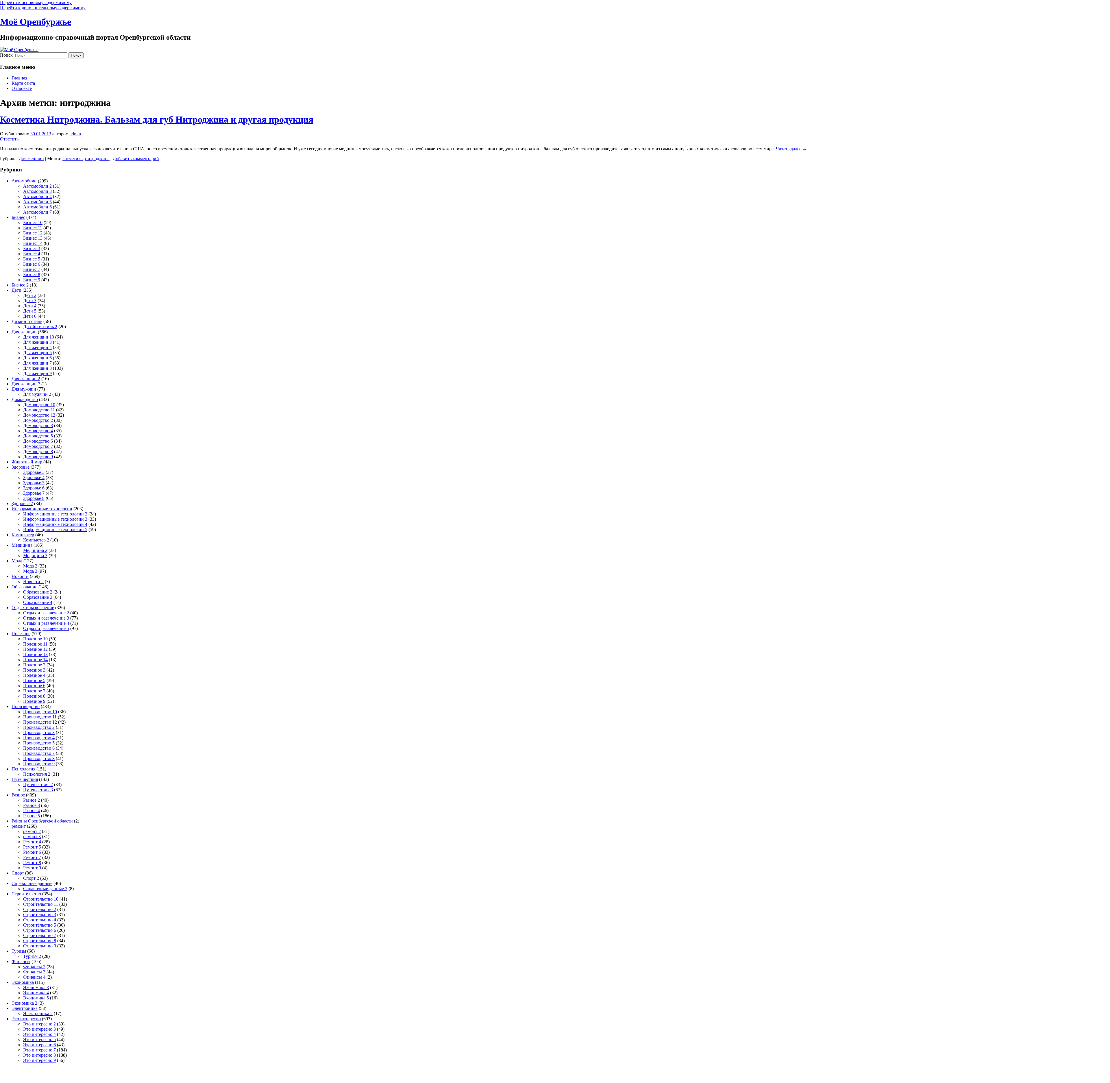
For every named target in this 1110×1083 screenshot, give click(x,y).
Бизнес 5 (31, 258)
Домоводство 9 (38, 456)
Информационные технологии (42, 508)
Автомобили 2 (37, 186)
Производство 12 (40, 722)
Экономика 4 (36, 992)
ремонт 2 (32, 831)
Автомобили (24, 180)
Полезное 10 (35, 638)
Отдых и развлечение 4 (46, 623)
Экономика (23, 982)
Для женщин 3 (37, 342)
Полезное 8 (34, 696)
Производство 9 (39, 763)
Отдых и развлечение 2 (46, 612)
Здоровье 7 (34, 493)
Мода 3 (30, 571)
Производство (26, 706)
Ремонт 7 (32, 857)
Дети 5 (29, 310)
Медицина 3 (35, 555)
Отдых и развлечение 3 (46, 618)
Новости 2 (33, 581)
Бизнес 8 (31, 274)
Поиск (6, 55)
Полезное (21, 633)
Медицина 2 (35, 550)
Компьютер (23, 534)
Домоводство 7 (38, 446)
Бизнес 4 (31, 253)
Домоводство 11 (39, 409)
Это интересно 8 (39, 1055)
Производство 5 (39, 742)
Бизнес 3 (31, 248)
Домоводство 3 (38, 425)
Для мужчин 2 (37, 394)
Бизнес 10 (32, 222)
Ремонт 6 (32, 852)
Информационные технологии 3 (55, 519)
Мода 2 (30, 565)
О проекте (22, 88)
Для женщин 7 (37, 363)
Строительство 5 (39, 925)
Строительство (26, 893)
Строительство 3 (39, 914)
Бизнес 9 (31, 279)
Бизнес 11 (32, 227)
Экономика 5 (36, 997)
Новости (20, 576)
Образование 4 (37, 602)
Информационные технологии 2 (55, 513)
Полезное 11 (35, 644)
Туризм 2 (32, 956)
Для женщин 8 (37, 368)
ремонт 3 (32, 836)
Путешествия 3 (38, 789)
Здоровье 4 (34, 477)
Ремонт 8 (32, 862)
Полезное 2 (34, 664)
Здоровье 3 (34, 472)
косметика (72, 158)
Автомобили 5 (37, 201)
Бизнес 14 (32, 243)
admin (75, 133)
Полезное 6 (34, 685)
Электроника (25, 1008)
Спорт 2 (31, 878)
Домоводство (25, 399)
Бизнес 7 (31, 269)
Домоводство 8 (38, 451)
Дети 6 (29, 316)
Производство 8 (39, 758)
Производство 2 (39, 727)
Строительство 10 (40, 899)
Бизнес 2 (20, 284)
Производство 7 (39, 753)
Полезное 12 (35, 649)
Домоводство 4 (38, 430)
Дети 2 (29, 295)
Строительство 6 (39, 930)
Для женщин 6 (37, 357)
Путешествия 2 (38, 784)
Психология (23, 768)
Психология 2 (36, 774)
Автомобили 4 (37, 196)
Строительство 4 (39, 919)
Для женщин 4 (37, 347)
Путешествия (25, 779)
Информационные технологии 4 (55, 524)
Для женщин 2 (26, 378)
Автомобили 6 (37, 206)
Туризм (19, 951)
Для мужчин (24, 389)
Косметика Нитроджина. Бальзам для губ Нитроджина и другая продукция (156, 119)
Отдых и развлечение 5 (46, 628)
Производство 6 (39, 748)
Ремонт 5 (32, 846)
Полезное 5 (34, 680)
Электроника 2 (38, 1013)
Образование (24, 586)
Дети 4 (29, 305)
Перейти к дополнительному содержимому (43, 7)
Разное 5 (31, 815)
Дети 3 (29, 300)
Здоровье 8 (34, 498)
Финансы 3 (34, 971)
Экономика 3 (36, 987)
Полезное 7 (34, 690)
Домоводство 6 (38, 441)
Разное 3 (31, 805)
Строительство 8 (39, 940)
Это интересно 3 (39, 1029)
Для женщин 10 (38, 336)
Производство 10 (40, 711)
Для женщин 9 (37, 373)
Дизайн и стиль (27, 321)
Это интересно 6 (39, 1044)
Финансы (21, 961)
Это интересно (26, 1018)
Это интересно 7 (39, 1049)
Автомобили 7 (37, 212)
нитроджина (97, 158)
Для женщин (31, 158)
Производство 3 (39, 732)
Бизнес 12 (32, 232)
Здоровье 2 (22, 503)
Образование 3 (37, 597)
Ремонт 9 (32, 867)
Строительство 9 (39, 945)
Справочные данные (32, 883)
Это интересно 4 (39, 1034)
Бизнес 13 (32, 238)
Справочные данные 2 (45, 888)
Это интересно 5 (39, 1039)
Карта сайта (23, 83)
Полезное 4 (34, 675)
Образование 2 (37, 591)
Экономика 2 (24, 1003)
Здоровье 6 (34, 487)
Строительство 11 (40, 904)
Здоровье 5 (34, 482)
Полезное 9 (34, 701)
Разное (18, 794)
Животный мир (27, 461)
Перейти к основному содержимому (36, 2)
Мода (17, 560)
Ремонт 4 (32, 841)
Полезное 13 (35, 654)
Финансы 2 (34, 966)
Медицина (22, 545)
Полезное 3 (34, 670)
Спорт (18, 873)
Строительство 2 (39, 909)
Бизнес (18, 217)
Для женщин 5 (37, 352)
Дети (16, 290)
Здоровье (20, 467)
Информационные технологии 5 (55, 529)
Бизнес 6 (31, 264)
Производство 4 (39, 737)
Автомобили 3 (37, 191)
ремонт (19, 826)
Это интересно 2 (39, 1023)
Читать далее (791, 148)
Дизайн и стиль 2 (40, 326)
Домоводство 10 (39, 404)
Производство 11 (40, 716)
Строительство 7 (39, 935)
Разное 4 (31, 810)
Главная (19, 77)
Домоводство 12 (39, 415)
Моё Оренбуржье (35, 21)
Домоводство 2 (38, 420)
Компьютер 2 (36, 539)
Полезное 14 (35, 659)
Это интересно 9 (39, 1060)
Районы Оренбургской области (42, 820)
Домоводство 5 (38, 435)
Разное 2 (31, 800)
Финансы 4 (34, 977)
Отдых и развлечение (33, 607)
